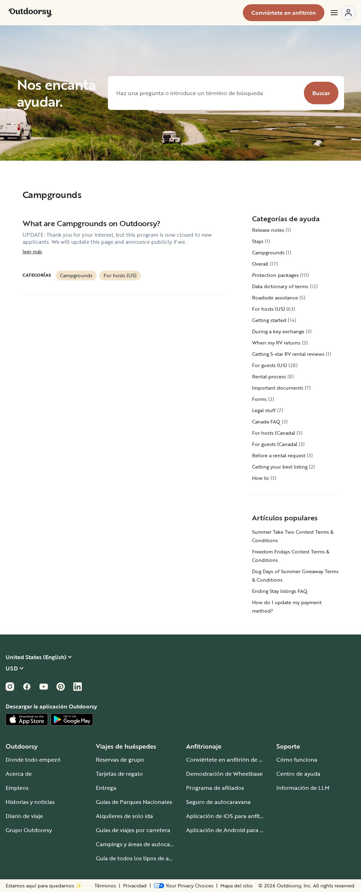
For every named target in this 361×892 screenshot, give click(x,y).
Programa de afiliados (215, 787)
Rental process (269, 376)
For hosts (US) (120, 275)
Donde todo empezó (33, 759)
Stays (257, 241)
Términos (105, 885)
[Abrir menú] (342, 13)
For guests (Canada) (274, 444)
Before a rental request (278, 455)
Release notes (268, 230)
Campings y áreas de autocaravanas (143, 844)
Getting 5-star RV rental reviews (288, 354)
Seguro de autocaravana (218, 802)
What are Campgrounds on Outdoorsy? (91, 223)
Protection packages (275, 275)
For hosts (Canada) (273, 432)
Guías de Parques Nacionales (134, 802)
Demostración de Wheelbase (224, 773)
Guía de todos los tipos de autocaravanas (150, 858)
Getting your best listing (279, 466)
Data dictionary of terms (280, 286)
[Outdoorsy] (30, 13)
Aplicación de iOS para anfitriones (231, 816)
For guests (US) (269, 365)
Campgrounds (76, 275)
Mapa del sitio (236, 885)
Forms (259, 399)
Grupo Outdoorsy (29, 830)
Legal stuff (264, 410)
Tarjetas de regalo (119, 773)
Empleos (17, 787)
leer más (32, 251)
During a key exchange (278, 331)
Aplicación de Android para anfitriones (237, 830)
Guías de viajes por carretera (133, 830)
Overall (260, 263)
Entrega (106, 787)
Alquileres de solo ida (124, 816)
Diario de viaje (24, 816)
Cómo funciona (296, 759)
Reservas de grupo (120, 759)
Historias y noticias (30, 802)
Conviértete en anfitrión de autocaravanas (242, 759)
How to (260, 478)
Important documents (277, 387)
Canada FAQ (266, 421)
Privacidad (135, 885)
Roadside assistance (275, 297)
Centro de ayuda (298, 773)
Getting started (269, 320)
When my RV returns (276, 342)
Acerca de (19, 773)
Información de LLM (303, 787)
